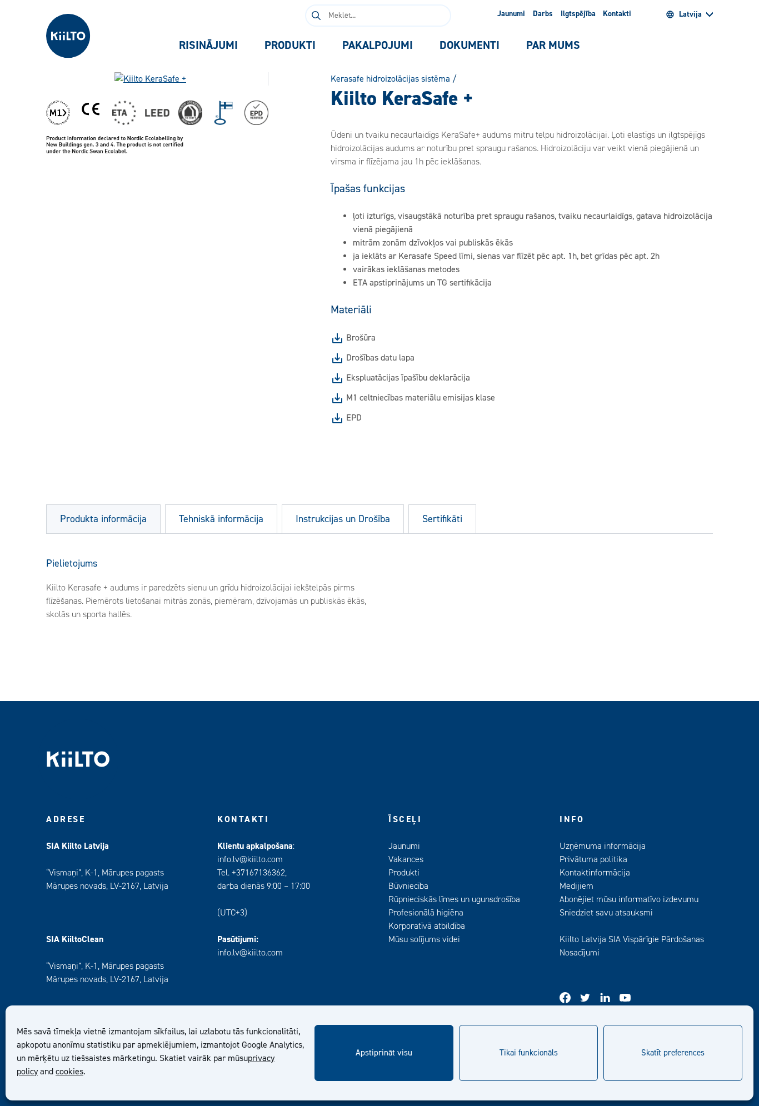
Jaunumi (511, 14)
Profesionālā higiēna (425, 912)
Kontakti (617, 14)
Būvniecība (408, 886)
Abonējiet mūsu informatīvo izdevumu (629, 899)
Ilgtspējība (578, 14)
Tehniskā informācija (221, 519)
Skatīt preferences (673, 1053)
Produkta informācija (103, 519)
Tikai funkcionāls (529, 1053)
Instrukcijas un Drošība (343, 519)
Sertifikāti (442, 519)
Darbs (543, 14)
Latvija (690, 14)
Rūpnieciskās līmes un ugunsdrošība (454, 899)
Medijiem (576, 886)
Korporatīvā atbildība (426, 926)
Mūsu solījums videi (424, 939)
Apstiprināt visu (384, 1053)
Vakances (405, 859)
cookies (69, 1071)
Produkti (404, 872)
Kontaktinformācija (595, 872)
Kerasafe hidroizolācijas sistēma (390, 78)
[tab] (208, 45)
